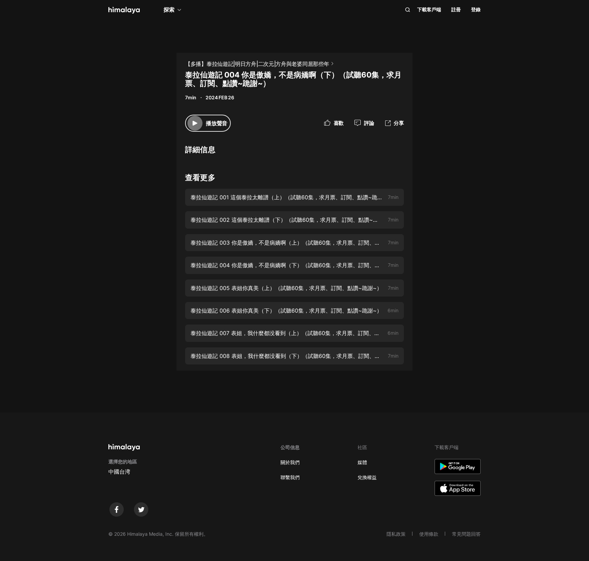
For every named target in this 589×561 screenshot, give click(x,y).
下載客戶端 (429, 9)
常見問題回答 (466, 534)
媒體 (362, 462)
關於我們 (290, 462)
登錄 (476, 9)
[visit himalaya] (124, 10)
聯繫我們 (290, 477)
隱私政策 (396, 534)
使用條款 (428, 534)
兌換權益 (367, 477)
